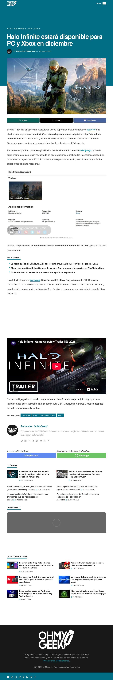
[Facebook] (25, 440)
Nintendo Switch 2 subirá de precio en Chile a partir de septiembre (43, 272)
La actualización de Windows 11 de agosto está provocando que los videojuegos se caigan (54, 264)
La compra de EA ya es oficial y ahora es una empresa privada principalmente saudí (88, 629)
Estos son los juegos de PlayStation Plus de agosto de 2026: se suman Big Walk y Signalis (35, 643)
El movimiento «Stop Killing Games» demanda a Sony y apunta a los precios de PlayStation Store (57, 268)
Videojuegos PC (48, 415)
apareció (91, 129)
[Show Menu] (104, 3)
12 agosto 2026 (27, 621)
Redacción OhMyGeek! (26, 51)
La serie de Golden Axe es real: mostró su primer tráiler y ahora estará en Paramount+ (34, 474)
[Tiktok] (48, 440)
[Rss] (45, 440)
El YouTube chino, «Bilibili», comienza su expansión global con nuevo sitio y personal (29, 488)
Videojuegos (34, 28)
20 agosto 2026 (27, 480)
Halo (35, 415)
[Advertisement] (57, 17)
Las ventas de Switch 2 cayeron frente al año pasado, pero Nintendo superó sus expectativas (36, 629)
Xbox (60, 415)
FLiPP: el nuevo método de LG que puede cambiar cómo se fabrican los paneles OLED (85, 474)
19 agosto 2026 (88, 490)
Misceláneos (20, 28)
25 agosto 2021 (45, 51)
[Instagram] (37, 440)
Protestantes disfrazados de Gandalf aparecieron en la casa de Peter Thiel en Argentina (78, 497)
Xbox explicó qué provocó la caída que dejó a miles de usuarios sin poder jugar (88, 641)
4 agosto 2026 (78, 635)
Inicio (9, 28)
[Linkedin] (33, 440)
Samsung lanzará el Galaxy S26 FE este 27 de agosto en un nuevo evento (77, 488)
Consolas (26, 415)
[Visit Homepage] (12, 3)
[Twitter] (29, 440)
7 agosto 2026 (78, 619)
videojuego (85, 150)
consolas (35, 280)
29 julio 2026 (26, 649)
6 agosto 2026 (26, 635)
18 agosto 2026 (73, 500)
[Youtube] (41, 440)
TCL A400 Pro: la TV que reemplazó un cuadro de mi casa (35, 571)
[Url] (22, 440)
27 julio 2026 (77, 647)
